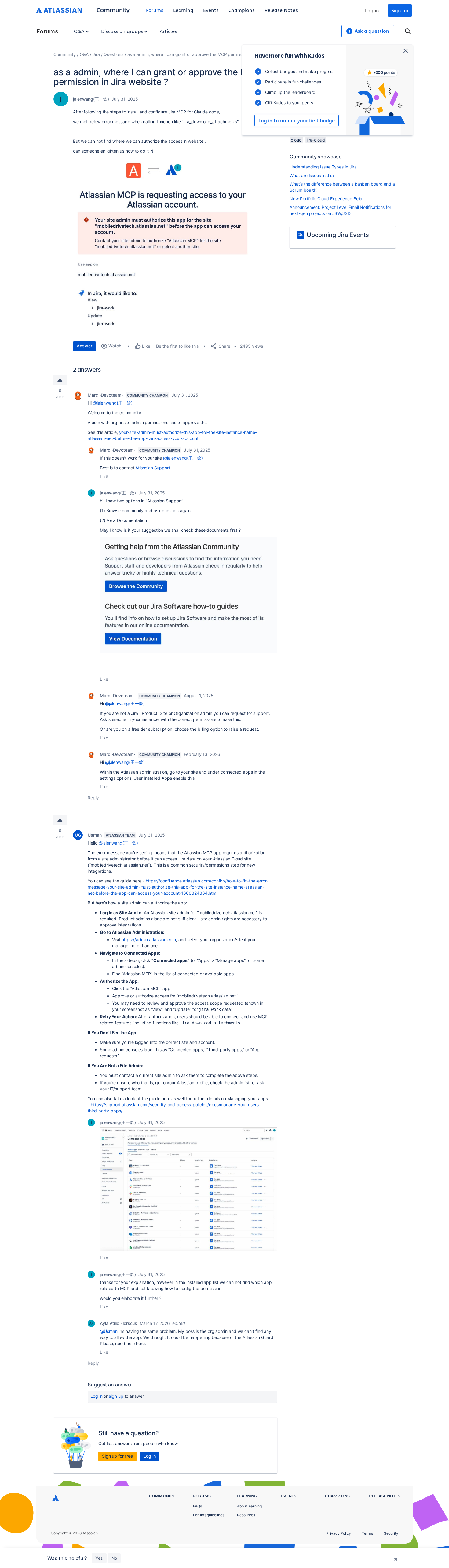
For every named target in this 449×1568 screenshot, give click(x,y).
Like (104, 476)
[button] (164, 246)
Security (391, 1533)
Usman (95, 835)
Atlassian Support (152, 467)
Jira (96, 54)
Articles (168, 31)
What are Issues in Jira (312, 175)
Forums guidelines (208, 1515)
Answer (84, 345)
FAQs (197, 1506)
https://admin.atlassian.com (149, 939)
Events (211, 10)
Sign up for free (117, 1456)
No (114, 1558)
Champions (241, 10)
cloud (296, 139)
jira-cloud (316, 139)
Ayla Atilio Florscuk (118, 1323)
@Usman (109, 1331)
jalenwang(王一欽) (91, 99)
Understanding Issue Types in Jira (323, 166)
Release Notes (281, 10)
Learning (183, 10)
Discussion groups (122, 31)
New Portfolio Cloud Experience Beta (326, 198)
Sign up (399, 10)
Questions (113, 54)
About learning (249, 1506)
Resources (246, 1515)
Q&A (80, 31)
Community (113, 9)
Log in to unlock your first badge (296, 120)
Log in (372, 10)
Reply (93, 797)
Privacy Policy (338, 1533)
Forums (154, 10)
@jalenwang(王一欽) (113, 402)
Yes (99, 1558)
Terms (367, 1533)
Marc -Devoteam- (105, 395)
